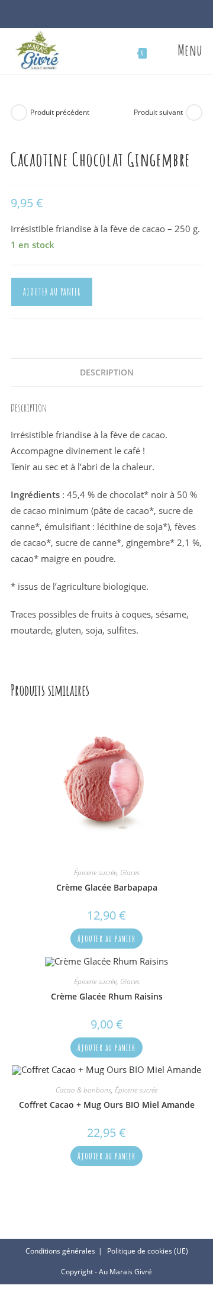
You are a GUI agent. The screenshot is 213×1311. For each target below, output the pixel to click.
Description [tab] (107, 372)
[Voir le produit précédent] (19, 112)
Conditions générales (60, 1251)
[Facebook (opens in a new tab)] (100, 16)
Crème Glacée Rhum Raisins (107, 996)
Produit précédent (59, 112)
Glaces (130, 872)
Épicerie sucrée (95, 872)
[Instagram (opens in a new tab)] (112, 16)
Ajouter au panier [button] (106, 938)
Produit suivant (158, 112)
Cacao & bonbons (83, 1090)
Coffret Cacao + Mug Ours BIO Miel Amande (107, 1104)
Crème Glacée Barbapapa (106, 887)
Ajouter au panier (51, 292)
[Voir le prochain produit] (194, 112)
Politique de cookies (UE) (147, 1251)
